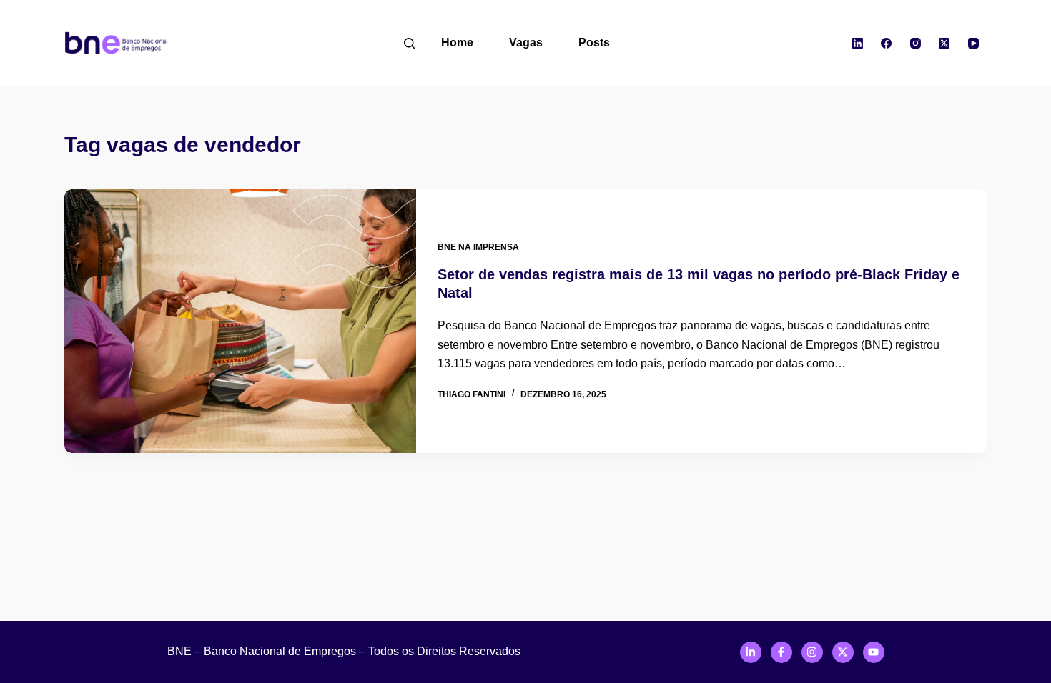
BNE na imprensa (478, 247)
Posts (594, 42)
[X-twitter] (843, 652)
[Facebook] (886, 42)
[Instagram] (915, 42)
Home (457, 42)
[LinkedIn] (858, 42)
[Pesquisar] (409, 43)
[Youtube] (873, 652)
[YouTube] (973, 42)
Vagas (526, 42)
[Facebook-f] (781, 652)
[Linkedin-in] (750, 652)
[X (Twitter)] (944, 42)
